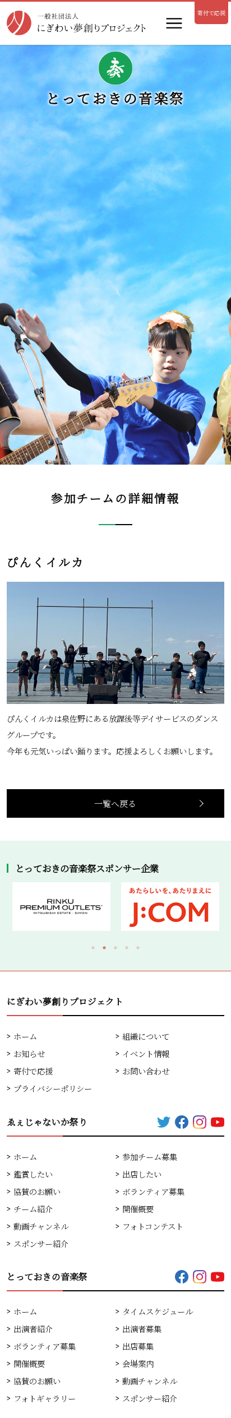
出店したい (141, 1174)
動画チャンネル (40, 1226)
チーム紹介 (33, 1209)
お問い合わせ (145, 1071)
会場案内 (138, 1363)
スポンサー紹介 (40, 1243)
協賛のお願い (37, 1191)
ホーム (25, 1036)
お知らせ (29, 1053)
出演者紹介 (33, 1328)
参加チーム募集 (149, 1156)
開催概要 (138, 1209)
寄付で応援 (211, 12)
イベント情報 (145, 1053)
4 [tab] (126, 947)
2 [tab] (104, 947)
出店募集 (138, 1346)
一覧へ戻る (115, 803)
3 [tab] (115, 947)
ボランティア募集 (153, 1191)
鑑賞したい (33, 1174)
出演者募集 (141, 1328)
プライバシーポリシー (52, 1088)
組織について (145, 1036)
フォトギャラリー (44, 1398)
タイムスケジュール (157, 1311)
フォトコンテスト (152, 1226)
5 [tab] (138, 947)
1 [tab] (93, 947)
